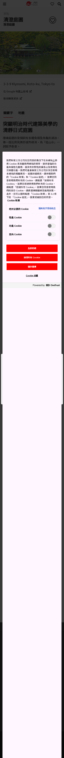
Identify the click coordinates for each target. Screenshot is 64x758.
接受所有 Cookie (32, 257)
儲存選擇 (32, 266)
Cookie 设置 (32, 275)
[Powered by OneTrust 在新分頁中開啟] (46, 286)
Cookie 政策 (13, 200)
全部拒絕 (32, 248)
